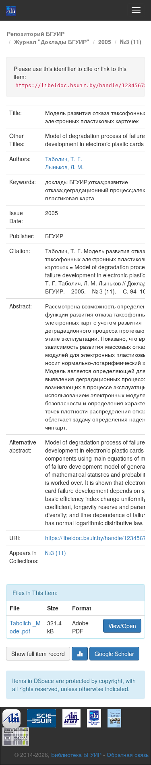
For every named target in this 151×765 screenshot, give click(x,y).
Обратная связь (128, 754)
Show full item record (38, 654)
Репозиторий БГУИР (35, 33)
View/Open (122, 626)
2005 (104, 42)
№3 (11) (130, 42)
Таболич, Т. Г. (63, 159)
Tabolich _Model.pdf (25, 627)
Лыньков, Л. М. (64, 167)
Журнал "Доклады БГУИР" (51, 42)
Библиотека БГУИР (76, 754)
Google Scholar (114, 654)
